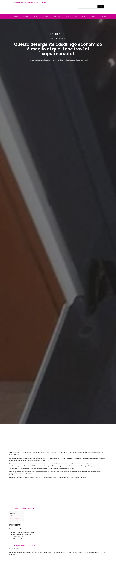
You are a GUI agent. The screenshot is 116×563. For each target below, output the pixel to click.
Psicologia (45, 16)
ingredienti (14, 518)
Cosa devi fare (18, 520)
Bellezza (93, 16)
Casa (66, 16)
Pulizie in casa (69, 60)
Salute (35, 16)
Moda (84, 16)
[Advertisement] (58, 438)
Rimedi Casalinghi (81, 60)
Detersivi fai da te (57, 60)
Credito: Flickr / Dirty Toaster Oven (24, 545)
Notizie (25, 16)
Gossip (16, 16)
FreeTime (103, 16)
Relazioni (57, 16)
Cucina (75, 16)
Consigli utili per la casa (41, 60)
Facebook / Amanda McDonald (23, 509)
